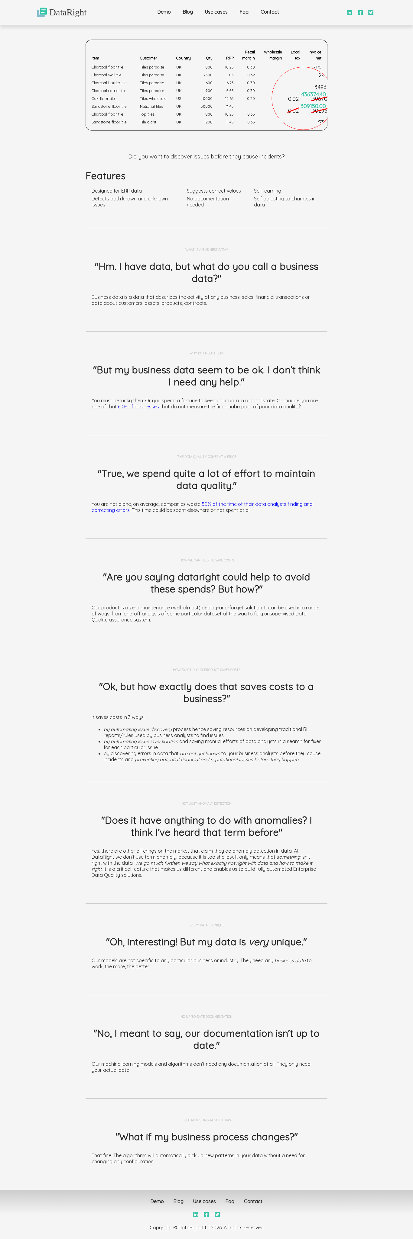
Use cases (216, 12)
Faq (244, 12)
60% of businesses (138, 407)
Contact (270, 12)
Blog (188, 12)
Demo (164, 12)
